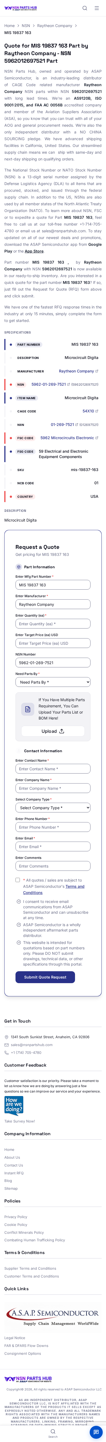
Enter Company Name (33, 780)
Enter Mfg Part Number (34, 576)
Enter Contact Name (32, 760)
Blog (8, 1180)
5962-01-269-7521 (49, 384)
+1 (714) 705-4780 (26, 1052)
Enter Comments (28, 858)
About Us (12, 1157)
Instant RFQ (14, 1173)
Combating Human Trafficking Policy (34, 1240)
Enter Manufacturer (31, 596)
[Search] (85, 8)
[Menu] (97, 8)
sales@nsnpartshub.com (31, 1045)
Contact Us (13, 1165)
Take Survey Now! (19, 1121)
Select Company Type (33, 799)
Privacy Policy (15, 1217)
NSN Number (25, 654)
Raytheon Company (54, 25)
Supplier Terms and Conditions (30, 1268)
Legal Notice (14, 1338)
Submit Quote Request (45, 977)
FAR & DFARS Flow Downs (26, 1345)
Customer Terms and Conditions (31, 1276)
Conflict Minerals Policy (24, 1232)
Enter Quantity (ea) (30, 615)
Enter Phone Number (32, 819)
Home (9, 25)
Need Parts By (27, 674)
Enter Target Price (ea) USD (36, 635)
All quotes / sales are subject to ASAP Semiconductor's (54, 886)
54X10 (88, 411)
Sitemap (11, 1188)
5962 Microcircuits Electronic (67, 437)
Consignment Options (22, 1353)
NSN (26, 25)
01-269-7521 (62, 424)
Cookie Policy (15, 1224)
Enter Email (25, 838)
